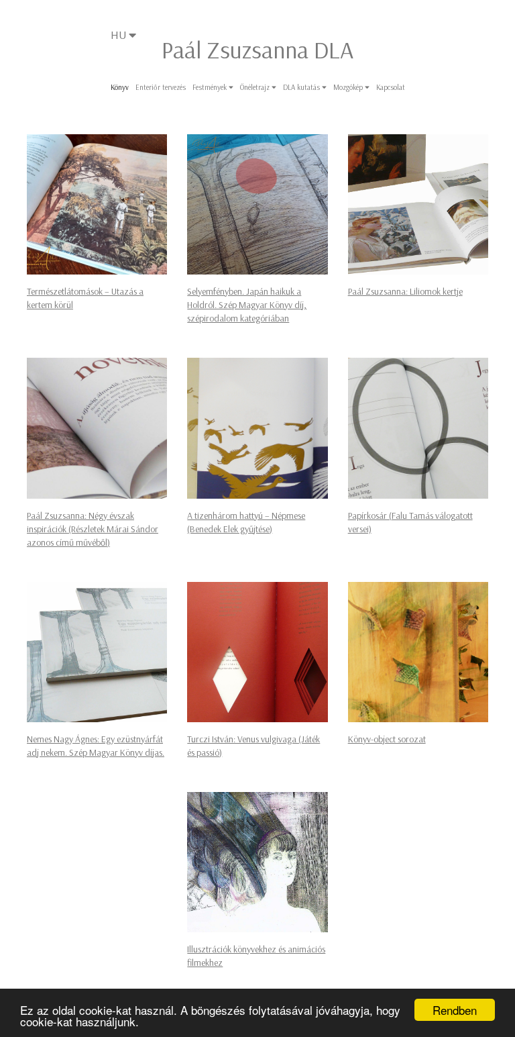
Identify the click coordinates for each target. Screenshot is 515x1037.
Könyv (120, 87)
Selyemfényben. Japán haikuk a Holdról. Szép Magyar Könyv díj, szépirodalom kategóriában (246, 304)
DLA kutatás (302, 87)
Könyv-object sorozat (387, 739)
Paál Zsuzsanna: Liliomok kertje (405, 291)
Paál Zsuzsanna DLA (257, 49)
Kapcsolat (390, 87)
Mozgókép (349, 87)
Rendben (455, 1009)
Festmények (210, 87)
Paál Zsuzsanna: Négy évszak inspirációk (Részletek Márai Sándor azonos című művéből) (92, 528)
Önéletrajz (256, 87)
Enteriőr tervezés (160, 87)
